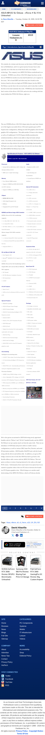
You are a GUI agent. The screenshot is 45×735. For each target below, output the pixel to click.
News (3, 629)
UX (32, 522)
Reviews (4, 626)
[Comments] (23, 25)
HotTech (4, 665)
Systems (23, 626)
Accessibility (24, 649)
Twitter (7, 676)
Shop (22, 653)
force (24, 522)
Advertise (5, 653)
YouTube (8, 682)
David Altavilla (18, 527)
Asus (8, 522)
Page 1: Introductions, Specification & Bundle (18, 47)
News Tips (5, 656)
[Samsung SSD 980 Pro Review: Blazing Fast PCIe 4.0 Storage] (21, 561)
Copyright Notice (36, 731)
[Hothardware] (22, 3)
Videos (22, 639)
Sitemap (4, 639)
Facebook (9, 679)
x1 (20, 522)
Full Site (4, 636)
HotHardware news (34, 544)
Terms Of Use (22, 734)
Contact (4, 659)
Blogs (3, 632)
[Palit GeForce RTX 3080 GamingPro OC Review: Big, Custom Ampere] (35, 561)
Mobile (22, 629)
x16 (28, 522)
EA (35, 522)
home (3, 9)
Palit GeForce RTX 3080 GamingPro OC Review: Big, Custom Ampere (36, 574)
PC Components (16, 9)
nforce (13, 522)
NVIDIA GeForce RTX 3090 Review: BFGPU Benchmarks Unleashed (8, 574)
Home (3, 623)
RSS (7, 685)
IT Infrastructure (26, 632)
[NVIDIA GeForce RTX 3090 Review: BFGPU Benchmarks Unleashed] (7, 561)
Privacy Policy (6, 662)
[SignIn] (4, 3)
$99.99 (30, 35)
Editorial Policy (25, 656)
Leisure (22, 636)
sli (18, 522)
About (3, 649)
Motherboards (31, 9)
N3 (38, 522)
